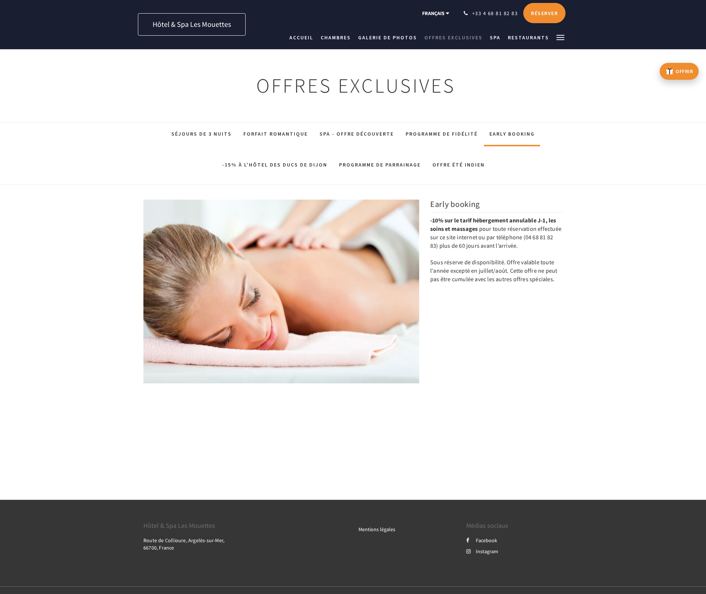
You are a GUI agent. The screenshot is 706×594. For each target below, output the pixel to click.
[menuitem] (303, 37)
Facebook (486, 540)
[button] (560, 37)
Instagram (487, 551)
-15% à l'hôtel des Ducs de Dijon (274, 164)
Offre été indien (458, 164)
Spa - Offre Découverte (357, 133)
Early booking (512, 133)
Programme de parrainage (380, 164)
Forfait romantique (275, 133)
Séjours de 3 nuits (201, 133)
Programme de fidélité (442, 133)
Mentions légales (377, 529)
